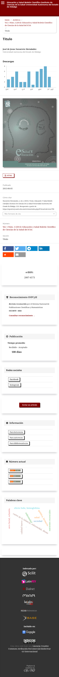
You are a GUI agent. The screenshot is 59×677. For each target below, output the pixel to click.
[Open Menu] (2, 2)
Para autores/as (16, 437)
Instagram (14, 385)
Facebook (14, 379)
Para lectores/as (16, 432)
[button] (8, 248)
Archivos (16, 20)
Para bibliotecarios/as (19, 443)
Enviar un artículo (29, 405)
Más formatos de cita (13, 214)
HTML (9, 175)
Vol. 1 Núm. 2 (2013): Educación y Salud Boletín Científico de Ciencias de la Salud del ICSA (28, 24)
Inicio (7, 20)
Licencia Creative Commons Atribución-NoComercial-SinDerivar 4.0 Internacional (29, 649)
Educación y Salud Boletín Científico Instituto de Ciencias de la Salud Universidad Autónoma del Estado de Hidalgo (32, 4)
